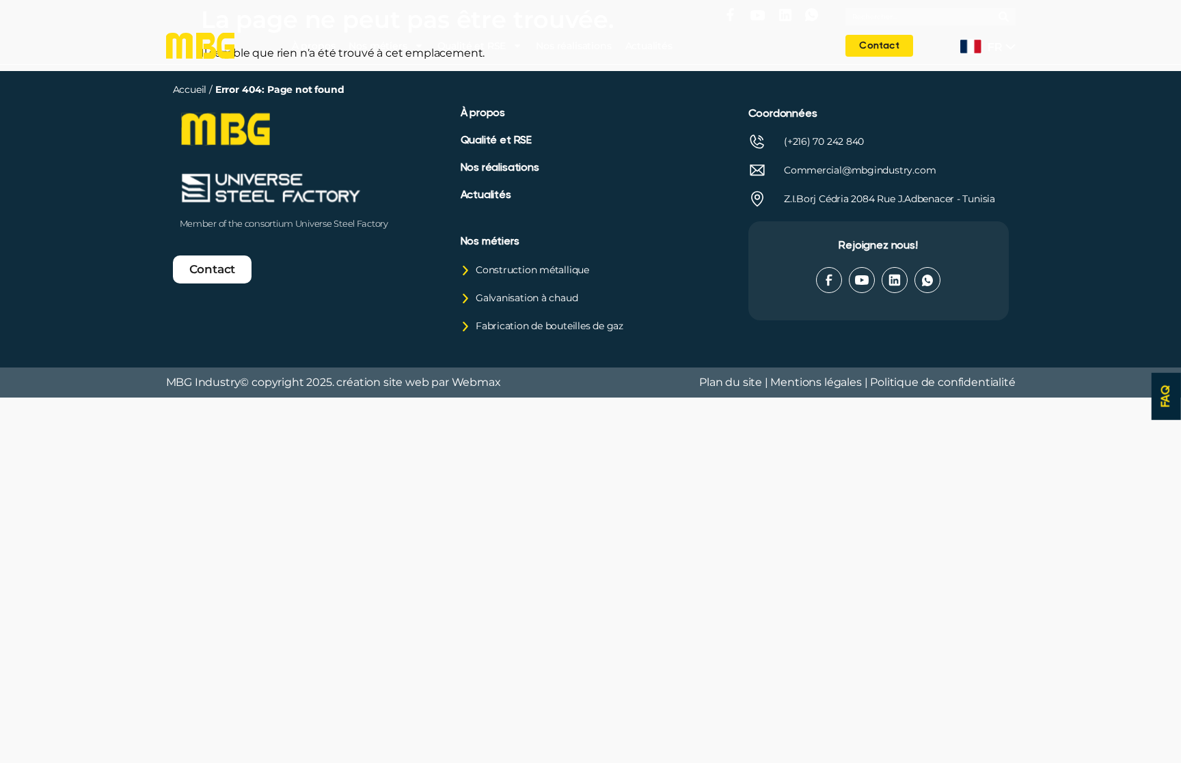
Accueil (191, 89)
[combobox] (922, 16)
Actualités (649, 46)
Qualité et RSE (471, 46)
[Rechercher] (1007, 16)
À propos (314, 46)
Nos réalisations (573, 46)
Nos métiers (378, 46)
